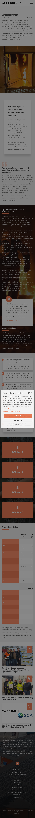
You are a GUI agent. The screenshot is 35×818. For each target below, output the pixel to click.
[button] (17, 411)
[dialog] (17, 409)
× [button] (31, 392)
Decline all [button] (18, 420)
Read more (11, 409)
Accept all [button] (18, 415)
